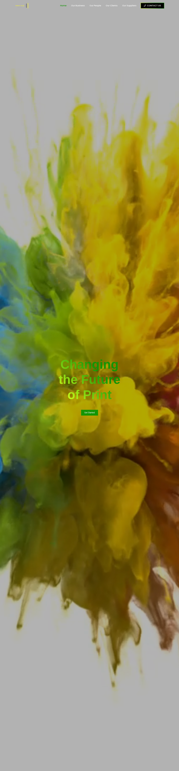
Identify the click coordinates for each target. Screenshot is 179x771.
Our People (95, 5)
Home (63, 5)
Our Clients (112, 5)
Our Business (78, 5)
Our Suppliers (129, 5)
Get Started (89, 412)
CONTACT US (154, 5)
